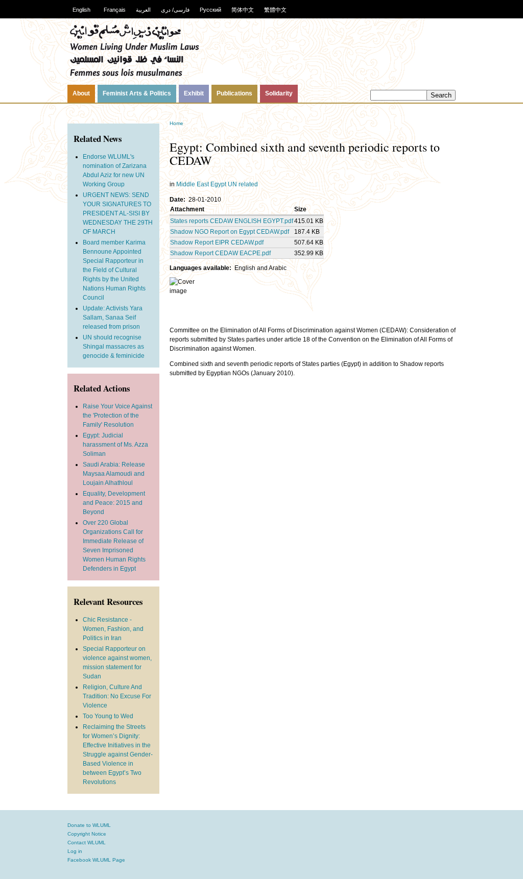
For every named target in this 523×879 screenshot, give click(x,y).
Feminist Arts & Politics (137, 93)
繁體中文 (275, 10)
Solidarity (279, 93)
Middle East (192, 184)
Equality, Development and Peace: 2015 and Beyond (114, 503)
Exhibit (194, 93)
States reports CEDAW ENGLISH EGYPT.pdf (231, 221)
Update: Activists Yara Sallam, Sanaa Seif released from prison (112, 317)
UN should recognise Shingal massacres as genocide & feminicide (114, 346)
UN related (243, 184)
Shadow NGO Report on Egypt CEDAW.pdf (229, 231)
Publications (234, 93)
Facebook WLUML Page (96, 860)
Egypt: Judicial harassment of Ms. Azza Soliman (115, 444)
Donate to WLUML (89, 825)
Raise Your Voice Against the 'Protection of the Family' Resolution (117, 415)
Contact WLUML (86, 842)
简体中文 (242, 10)
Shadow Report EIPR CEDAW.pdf (217, 242)
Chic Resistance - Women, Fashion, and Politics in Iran (113, 629)
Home (176, 123)
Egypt (218, 184)
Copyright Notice (86, 834)
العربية (143, 10)
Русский (210, 10)
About (81, 93)
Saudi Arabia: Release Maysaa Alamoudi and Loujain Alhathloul (114, 473)
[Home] (134, 75)
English (81, 10)
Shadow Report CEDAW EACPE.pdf (220, 253)
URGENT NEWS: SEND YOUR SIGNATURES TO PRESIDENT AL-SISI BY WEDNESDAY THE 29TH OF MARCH (118, 213)
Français (115, 10)
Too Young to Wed (108, 716)
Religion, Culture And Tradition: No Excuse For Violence (117, 696)
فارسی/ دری (175, 10)
